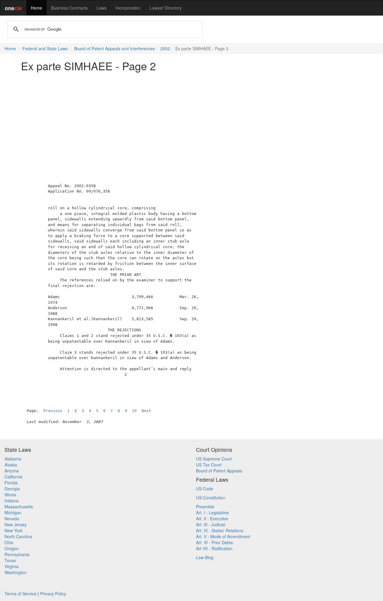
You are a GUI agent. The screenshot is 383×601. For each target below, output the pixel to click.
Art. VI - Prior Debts (214, 542)
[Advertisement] (191, 118)
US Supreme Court (214, 459)
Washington (15, 572)
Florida (11, 483)
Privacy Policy (53, 594)
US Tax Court (208, 465)
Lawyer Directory (166, 8)
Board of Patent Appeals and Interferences (114, 48)
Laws (102, 8)
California (13, 477)
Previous (53, 410)
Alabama (12, 459)
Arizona (11, 471)
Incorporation (128, 8)
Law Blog (204, 557)
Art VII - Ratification (214, 548)
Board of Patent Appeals (219, 471)
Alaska (10, 465)
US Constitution (210, 498)
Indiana (11, 501)
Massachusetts (18, 507)
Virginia (11, 566)
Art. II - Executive (212, 518)
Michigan (13, 512)
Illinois (10, 495)
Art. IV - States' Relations (219, 530)
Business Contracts (69, 8)
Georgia (12, 489)
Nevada (11, 518)
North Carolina (18, 536)
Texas (10, 560)
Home (36, 8)
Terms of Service (20, 594)
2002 (165, 48)
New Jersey (15, 524)
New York (13, 530)
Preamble (205, 507)
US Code (204, 489)
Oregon (11, 548)
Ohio (8, 542)
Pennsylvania (17, 554)
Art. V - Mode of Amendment (223, 536)
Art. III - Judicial (210, 524)
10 (134, 410)
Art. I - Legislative (212, 512)
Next (146, 410)
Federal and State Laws (45, 48)
